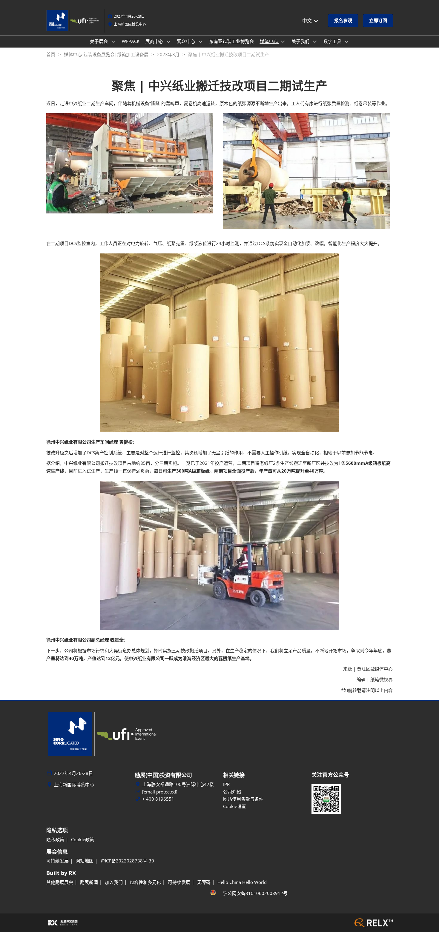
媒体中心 (269, 41)
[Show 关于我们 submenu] (314, 41)
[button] (343, 20)
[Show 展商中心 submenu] (168, 41)
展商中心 (155, 41)
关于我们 (301, 41)
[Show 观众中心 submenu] (200, 41)
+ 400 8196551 (158, 799)
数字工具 (333, 41)
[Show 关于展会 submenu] (113, 41)
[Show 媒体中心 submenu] (283, 41)
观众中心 (186, 41)
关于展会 (99, 41)
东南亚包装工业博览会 (231, 41)
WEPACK (130, 41)
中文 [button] (307, 20)
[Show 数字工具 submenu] (346, 41)
